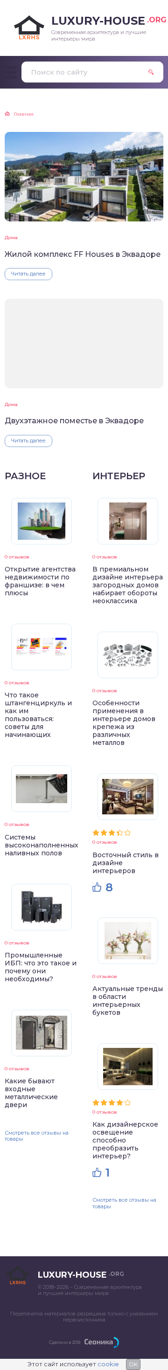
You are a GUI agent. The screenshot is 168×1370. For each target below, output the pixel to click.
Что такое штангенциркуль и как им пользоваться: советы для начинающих (38, 715)
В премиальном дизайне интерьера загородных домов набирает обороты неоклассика (127, 585)
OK (133, 1364)
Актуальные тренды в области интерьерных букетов (127, 1000)
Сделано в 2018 (64, 1342)
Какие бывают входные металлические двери (31, 1093)
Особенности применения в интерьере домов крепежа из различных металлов (123, 723)
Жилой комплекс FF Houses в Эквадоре (83, 254)
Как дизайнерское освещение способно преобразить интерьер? (125, 1140)
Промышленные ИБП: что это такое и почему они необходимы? (41, 967)
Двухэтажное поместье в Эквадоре (74, 420)
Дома (11, 237)
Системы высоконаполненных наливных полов (41, 845)
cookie (108, 1364)
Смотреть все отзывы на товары (37, 1135)
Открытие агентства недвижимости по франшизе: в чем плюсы (40, 581)
